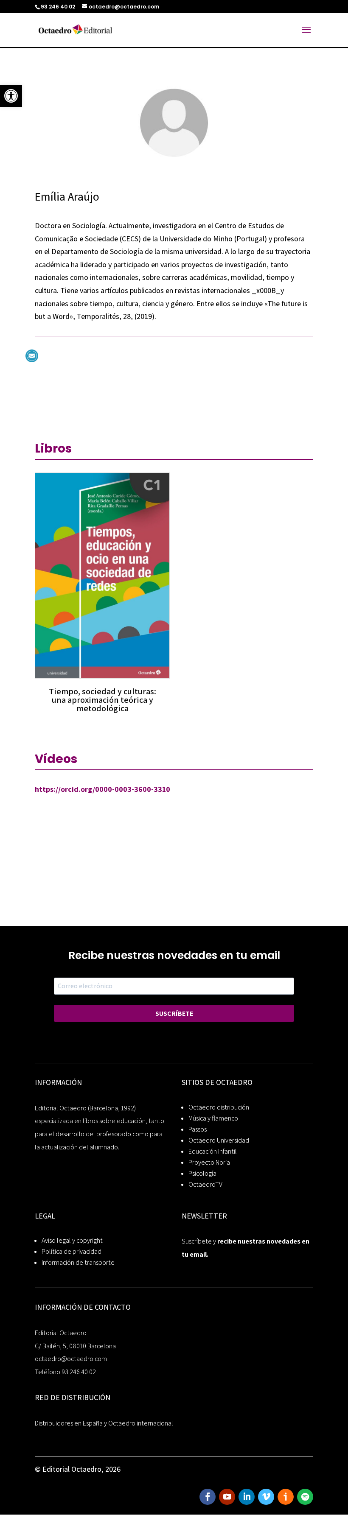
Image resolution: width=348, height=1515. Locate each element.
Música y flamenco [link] (213, 1118)
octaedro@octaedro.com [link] (71, 1358)
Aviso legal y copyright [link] (72, 1240)
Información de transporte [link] (78, 1262)
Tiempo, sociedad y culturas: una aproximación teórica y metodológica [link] (102, 700)
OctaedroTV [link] (205, 1184)
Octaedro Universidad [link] (218, 1140)
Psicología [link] (202, 1173)
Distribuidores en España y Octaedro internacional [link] (104, 1423)
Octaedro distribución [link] (218, 1107)
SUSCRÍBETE (174, 1013)
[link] (11, 96)
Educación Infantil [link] (212, 1151)
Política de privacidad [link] (71, 1251)
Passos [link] (197, 1129)
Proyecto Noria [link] (209, 1162)
